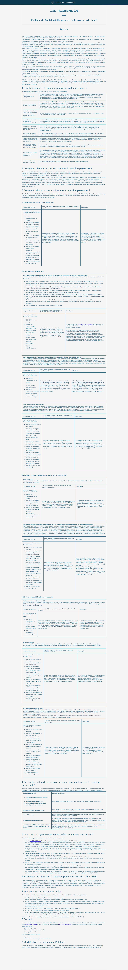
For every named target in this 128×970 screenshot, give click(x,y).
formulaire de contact (31, 924)
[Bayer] (52, 2)
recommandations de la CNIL (85, 324)
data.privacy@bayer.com (64, 924)
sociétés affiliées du (35, 841)
